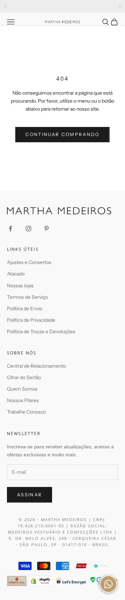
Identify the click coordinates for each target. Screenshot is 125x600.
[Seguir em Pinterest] (46, 228)
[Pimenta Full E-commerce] (17, 581)
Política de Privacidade (31, 320)
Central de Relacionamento (36, 366)
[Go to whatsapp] (108, 584)
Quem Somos (22, 389)
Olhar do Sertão (24, 377)
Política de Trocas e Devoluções (41, 331)
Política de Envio (24, 308)
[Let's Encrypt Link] (71, 581)
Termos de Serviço (27, 297)
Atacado (16, 274)
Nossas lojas (20, 285)
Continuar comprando (62, 134)
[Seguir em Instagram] (28, 228)
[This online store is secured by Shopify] (40, 581)
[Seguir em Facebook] (10, 228)
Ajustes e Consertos (29, 262)
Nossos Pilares (23, 400)
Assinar (29, 494)
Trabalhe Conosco (26, 412)
